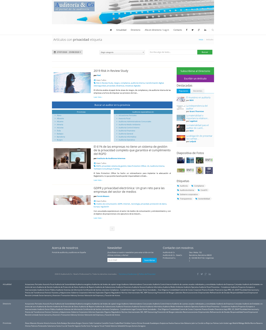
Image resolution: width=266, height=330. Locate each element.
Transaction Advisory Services (72, 295)
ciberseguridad (100, 85)
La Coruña (199, 323)
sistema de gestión (119, 166)
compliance (125, 83)
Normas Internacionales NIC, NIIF (134, 292)
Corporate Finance (201, 290)
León (221, 323)
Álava (59, 115)
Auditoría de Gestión (45, 287)
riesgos (117, 83)
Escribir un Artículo (195, 78)
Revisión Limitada (32, 295)
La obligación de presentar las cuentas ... (199, 137)
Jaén (193, 323)
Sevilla (83, 326)
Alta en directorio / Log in (157, 29)
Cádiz (91, 323)
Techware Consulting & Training (107, 168)
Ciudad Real (118, 323)
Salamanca (51, 326)
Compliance (199, 186)
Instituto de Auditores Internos (111, 158)
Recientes (197, 91)
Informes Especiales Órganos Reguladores (104, 292)
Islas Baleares (186, 323)
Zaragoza (141, 326)
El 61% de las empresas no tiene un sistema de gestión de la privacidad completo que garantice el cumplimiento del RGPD (132, 150)
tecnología (135, 204)
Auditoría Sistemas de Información (69, 290)
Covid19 (204, 190)
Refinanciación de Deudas (220, 292)
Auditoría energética (84, 284)
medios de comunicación (106, 204)
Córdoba (127, 323)
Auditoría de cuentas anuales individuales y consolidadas (194, 284)
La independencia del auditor (197, 107)
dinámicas (120, 85)
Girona (139, 323)
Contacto (177, 29)
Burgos (60, 140)
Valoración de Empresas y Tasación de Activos (102, 295)
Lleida (225, 323)
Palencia (34, 326)
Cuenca (134, 323)
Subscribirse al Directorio (195, 71)
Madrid (235, 323)
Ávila (59, 130)
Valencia (114, 326)
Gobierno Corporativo (79, 292)
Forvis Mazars (103, 196)
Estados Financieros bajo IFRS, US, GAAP (223, 290)
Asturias (60, 127)
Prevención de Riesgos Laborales (170, 292)
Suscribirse (149, 260)
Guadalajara (154, 323)
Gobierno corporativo (189, 194)
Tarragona (95, 326)
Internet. (126, 204)
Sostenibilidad (204, 198)
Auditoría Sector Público (46, 290)
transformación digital (154, 83)
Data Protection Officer (136, 166)
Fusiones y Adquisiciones (61, 292)
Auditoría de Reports (87, 287)
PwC (99, 75)
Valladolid (121, 326)
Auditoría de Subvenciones (105, 287)
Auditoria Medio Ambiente (129, 124)
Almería (60, 124)
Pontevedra (42, 326)
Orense (28, 326)
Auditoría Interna (157, 166)
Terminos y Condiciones (128, 274)
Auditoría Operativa (127, 140)
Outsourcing (152, 292)
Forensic (48, 292)
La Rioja (207, 323)
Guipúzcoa (164, 323)
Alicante (60, 121)
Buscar (205, 52)
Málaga (241, 323)
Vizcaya (128, 326)
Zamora (135, 326)
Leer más (98, 97)
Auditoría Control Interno (129, 127)
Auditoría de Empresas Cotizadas (229, 284)
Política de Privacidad (147, 274)
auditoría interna (138, 83)
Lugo (230, 323)
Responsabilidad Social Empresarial (244, 292)
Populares (183, 91)
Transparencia (186, 198)
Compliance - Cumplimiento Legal (123, 290)
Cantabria (97, 323)
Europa (97, 206)
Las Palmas (214, 323)
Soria (88, 326)
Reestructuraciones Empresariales (196, 292)
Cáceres (85, 323)
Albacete (60, 118)
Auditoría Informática (127, 136)
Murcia (253, 323)
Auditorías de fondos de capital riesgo (106, 284)
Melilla (247, 323)
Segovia (78, 326)
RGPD (98, 166)
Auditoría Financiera (127, 130)
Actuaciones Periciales (128, 115)
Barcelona (61, 136)
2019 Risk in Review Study (111, 71)
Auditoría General (126, 133)
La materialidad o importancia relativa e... (197, 117)
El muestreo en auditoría (198, 97)
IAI (148, 166)
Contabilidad (174, 290)
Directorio (135, 29)
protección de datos (158, 204)
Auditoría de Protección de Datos (66, 287)
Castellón (105, 323)
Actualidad (121, 29)
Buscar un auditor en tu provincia (112, 104)
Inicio (201, 39)
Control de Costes (186, 290)
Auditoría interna (187, 190)
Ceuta (111, 323)
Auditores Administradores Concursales (135, 121)
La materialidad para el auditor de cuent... (197, 127)
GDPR (120, 204)
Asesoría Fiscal (124, 118)
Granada (146, 323)
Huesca (177, 323)
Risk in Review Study (104, 83)
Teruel (101, 326)
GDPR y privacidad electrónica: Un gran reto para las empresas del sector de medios (129, 190)
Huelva (171, 323)
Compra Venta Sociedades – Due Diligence (152, 290)
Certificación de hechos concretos (96, 290)
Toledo (107, 326)
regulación (104, 206)
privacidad (111, 85)
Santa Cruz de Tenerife (65, 326)
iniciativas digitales (132, 85)
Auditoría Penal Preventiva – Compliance (214, 287)
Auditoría (184, 186)
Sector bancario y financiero (50, 295)
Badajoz (60, 133)
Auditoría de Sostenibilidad (65, 284)
